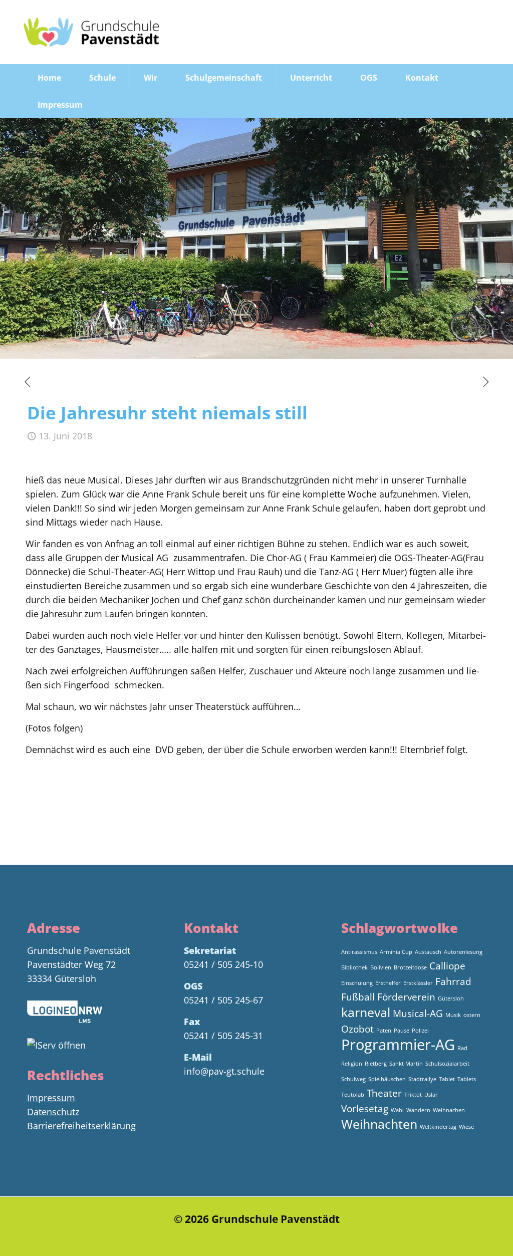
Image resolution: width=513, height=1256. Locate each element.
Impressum (51, 1098)
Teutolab (352, 1094)
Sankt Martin (406, 1063)
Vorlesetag (364, 1108)
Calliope (447, 965)
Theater (384, 1093)
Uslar (431, 1094)
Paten (383, 1030)
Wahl (397, 1110)
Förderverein (406, 996)
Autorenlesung (463, 951)
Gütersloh (451, 998)
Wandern (418, 1110)
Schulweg (353, 1079)
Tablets (466, 1079)
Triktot (413, 1094)
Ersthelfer (388, 982)
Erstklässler (418, 982)
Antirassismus (359, 951)
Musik (453, 1015)
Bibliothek (354, 967)
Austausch (428, 951)
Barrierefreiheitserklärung (81, 1126)
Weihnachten (379, 1124)
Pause (401, 1030)
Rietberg (376, 1063)
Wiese (466, 1126)
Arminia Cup (396, 951)
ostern (471, 1015)
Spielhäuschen (387, 1079)
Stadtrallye (422, 1079)
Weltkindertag (438, 1126)
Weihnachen (449, 1110)
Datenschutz (53, 1112)
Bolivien (380, 967)
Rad (462, 1048)
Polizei (420, 1030)
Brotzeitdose (410, 967)
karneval (365, 1012)
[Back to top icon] (464, 1235)
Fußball (358, 996)
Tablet (447, 1079)
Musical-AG (418, 1013)
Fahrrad (453, 981)
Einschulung (357, 982)
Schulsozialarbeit (447, 1063)
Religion (351, 1063)
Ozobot (357, 1029)
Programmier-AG (398, 1045)
